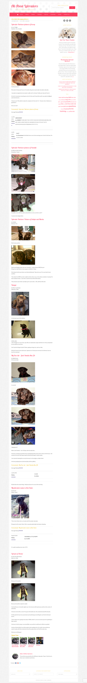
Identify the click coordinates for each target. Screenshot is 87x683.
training (63, 111)
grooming (63, 101)
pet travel (60, 106)
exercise (72, 99)
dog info (68, 99)
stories (71, 109)
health (68, 101)
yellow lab (72, 111)
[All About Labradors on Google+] (18, 663)
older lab (73, 104)
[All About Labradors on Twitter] (20, 663)
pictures (66, 106)
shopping (66, 109)
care (69, 97)
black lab (61, 97)
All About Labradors (24, 6)
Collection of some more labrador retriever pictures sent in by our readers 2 (67, 83)
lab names (72, 101)
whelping (67, 111)
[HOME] (18, 14)
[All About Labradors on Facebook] (16, 663)
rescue (62, 108)
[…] (73, 76)
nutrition (68, 104)
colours (60, 99)
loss (62, 104)
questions (72, 106)
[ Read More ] (71, 52)
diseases (63, 99)
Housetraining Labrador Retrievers (67, 60)
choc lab (73, 97)
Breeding (65, 97)
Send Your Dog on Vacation (67, 40)
